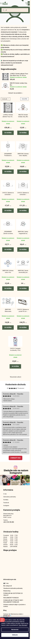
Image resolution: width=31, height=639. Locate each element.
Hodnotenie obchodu (15, 384)
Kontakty (5, 499)
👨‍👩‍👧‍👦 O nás (6, 583)
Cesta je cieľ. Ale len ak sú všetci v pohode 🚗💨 (13, 614)
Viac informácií (23, 625)
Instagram (6, 505)
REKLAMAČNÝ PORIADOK (11, 598)
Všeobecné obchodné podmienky (13, 588)
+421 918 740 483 (8, 522)
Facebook (6, 502)
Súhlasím (15, 635)
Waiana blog (6, 591)
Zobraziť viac (15, 458)
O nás (5, 494)
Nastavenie (14, 629)
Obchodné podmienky (9, 497)
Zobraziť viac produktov (15, 93)
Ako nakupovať (7, 586)
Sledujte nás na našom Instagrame (16, 471)
